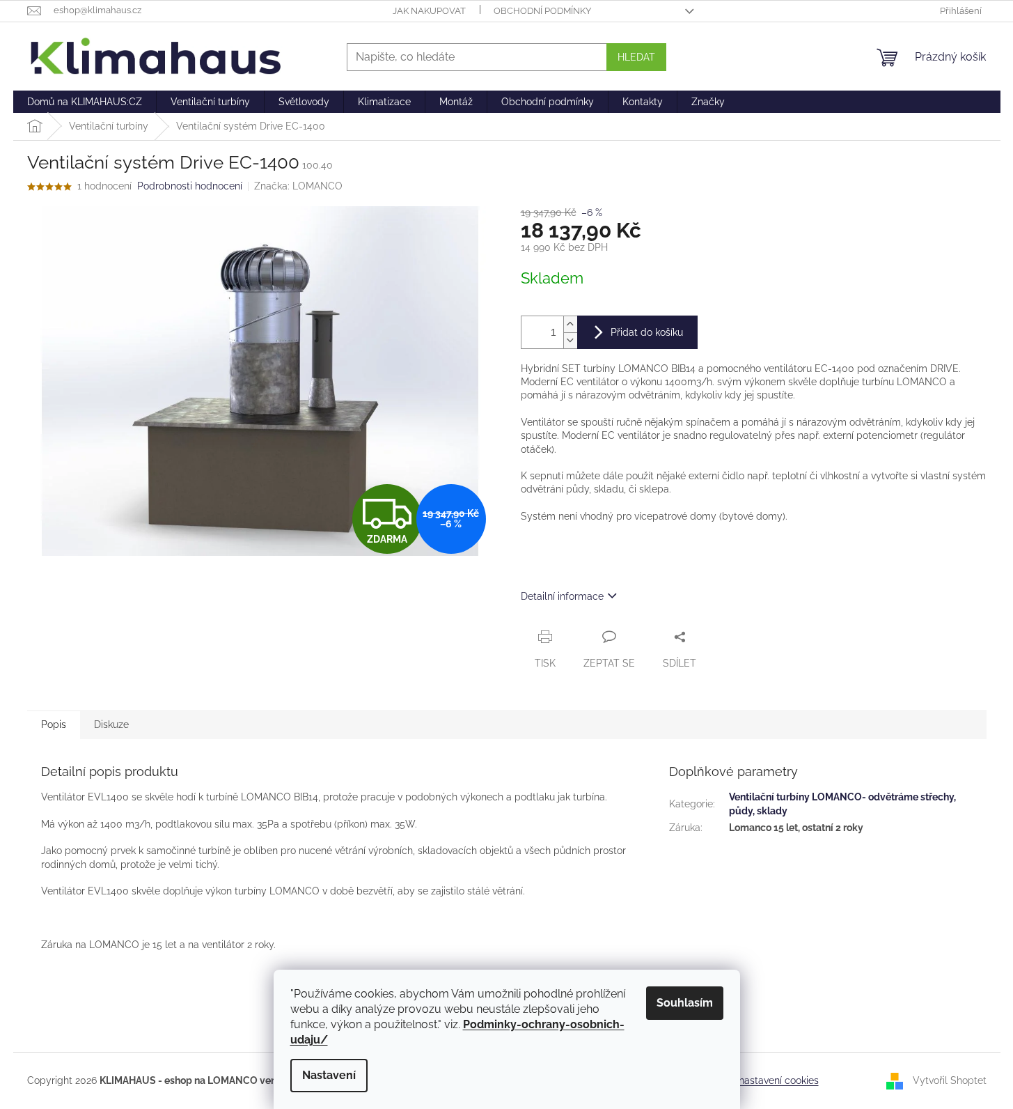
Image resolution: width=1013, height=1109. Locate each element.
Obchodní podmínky (542, 11)
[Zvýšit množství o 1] (570, 324)
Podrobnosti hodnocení (189, 186)
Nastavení (329, 1075)
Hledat (636, 57)
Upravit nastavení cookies (760, 1080)
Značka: (298, 186)
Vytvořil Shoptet (950, 1080)
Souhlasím (685, 1002)
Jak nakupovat (429, 11)
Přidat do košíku (647, 332)
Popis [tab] (53, 724)
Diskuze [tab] (111, 724)
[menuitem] (84, 102)
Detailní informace (562, 596)
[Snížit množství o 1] (570, 340)
